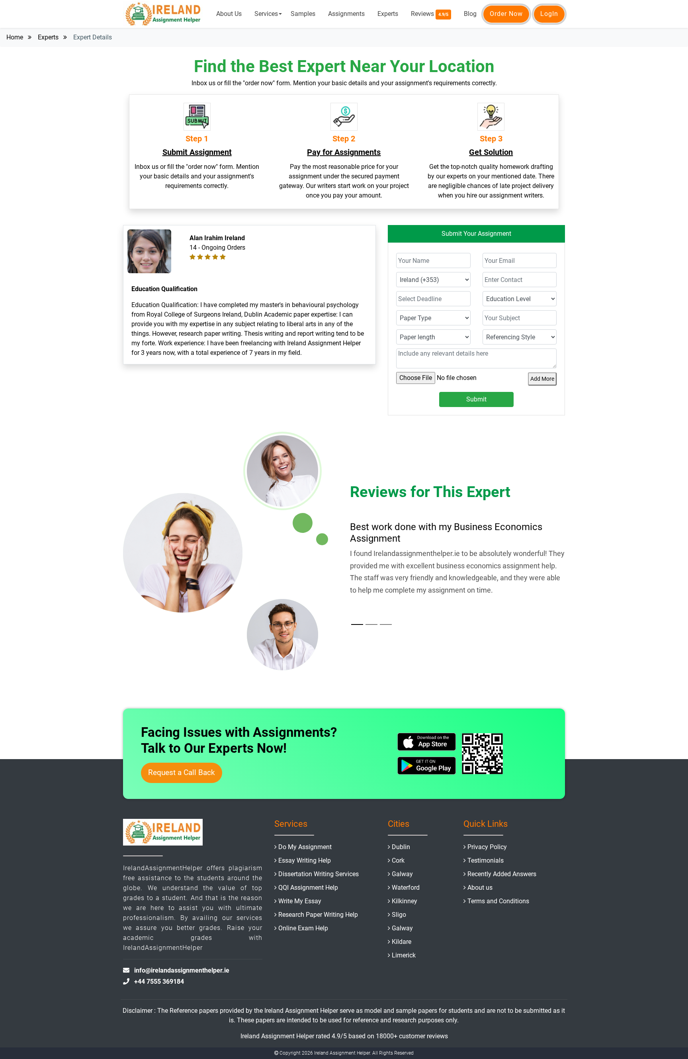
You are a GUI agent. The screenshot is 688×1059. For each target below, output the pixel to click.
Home (14, 37)
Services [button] (266, 14)
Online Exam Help (303, 928)
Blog (470, 14)
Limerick (404, 955)
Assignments (346, 14)
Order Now (506, 14)
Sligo (399, 914)
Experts (387, 14)
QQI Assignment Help (308, 887)
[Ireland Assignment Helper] (163, 834)
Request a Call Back (181, 772)
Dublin (401, 847)
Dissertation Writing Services (318, 874)
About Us (229, 14)
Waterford (406, 887)
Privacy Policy (487, 847)
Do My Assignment (305, 847)
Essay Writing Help (304, 860)
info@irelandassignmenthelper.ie (181, 970)
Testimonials (485, 860)
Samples (303, 14)
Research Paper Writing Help (318, 914)
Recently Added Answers (501, 874)
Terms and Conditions (498, 901)
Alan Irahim (206, 238)
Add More (542, 379)
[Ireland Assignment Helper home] (163, 14)
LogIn (549, 14)
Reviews (429, 14)
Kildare (401, 941)
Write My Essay (299, 901)
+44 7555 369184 (159, 981)
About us (480, 887)
